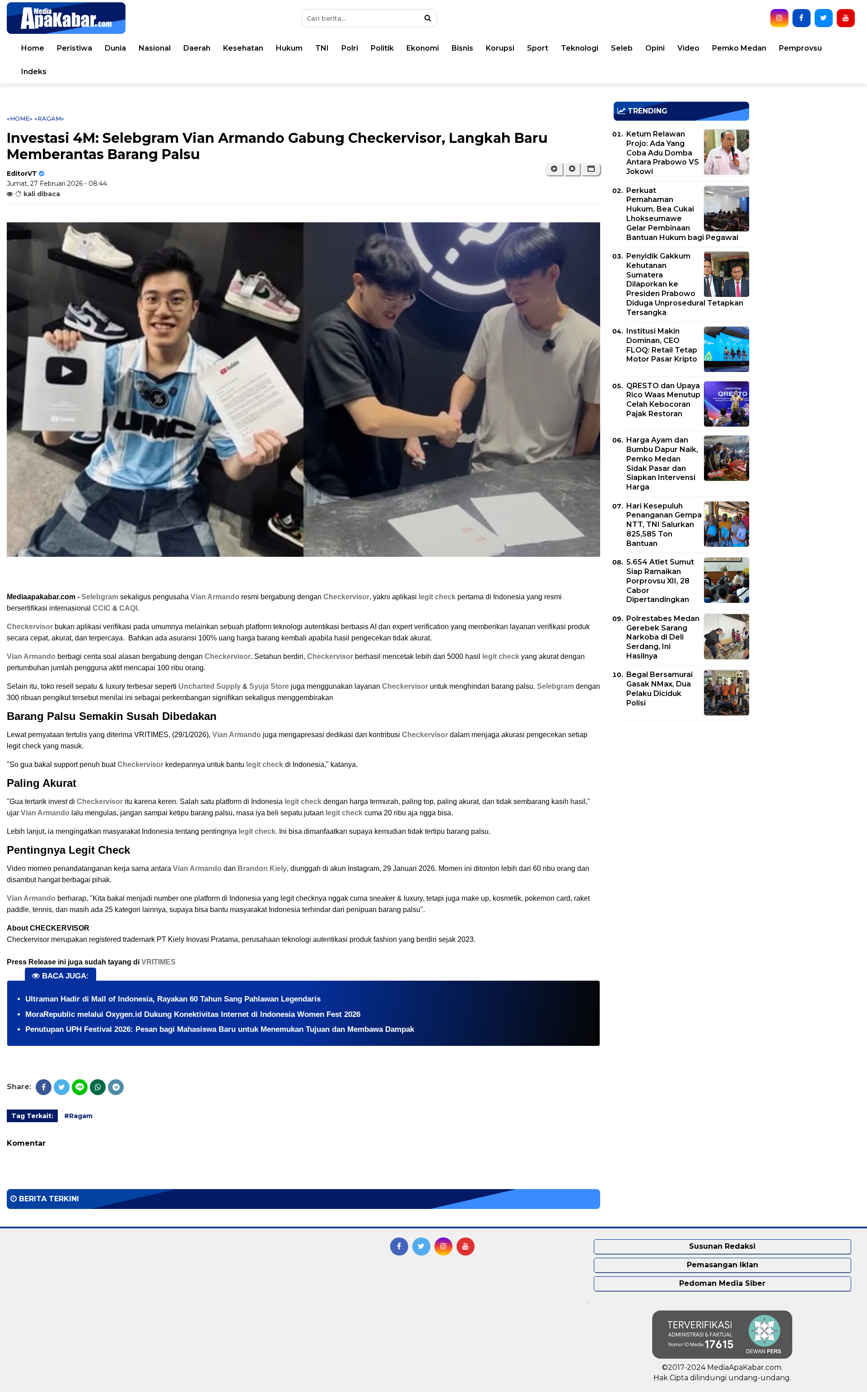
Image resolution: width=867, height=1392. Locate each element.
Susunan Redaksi (722, 1246)
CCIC (102, 608)
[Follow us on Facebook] (801, 18)
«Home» (20, 118)
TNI (322, 48)
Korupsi (500, 48)
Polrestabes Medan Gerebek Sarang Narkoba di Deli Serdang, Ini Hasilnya (662, 637)
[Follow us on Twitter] (824, 18)
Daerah (196, 48)
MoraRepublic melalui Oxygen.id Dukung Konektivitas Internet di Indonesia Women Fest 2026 (192, 1014)
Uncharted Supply (209, 686)
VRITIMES (158, 962)
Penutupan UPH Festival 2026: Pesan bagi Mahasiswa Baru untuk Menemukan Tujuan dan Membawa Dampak (219, 1029)
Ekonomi (422, 48)
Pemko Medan (739, 48)
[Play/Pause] (554, 169)
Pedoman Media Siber (722, 1283)
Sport (537, 48)
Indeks (34, 71)
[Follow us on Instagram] (779, 18)
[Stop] (572, 169)
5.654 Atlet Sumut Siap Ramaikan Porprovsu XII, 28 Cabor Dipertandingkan (660, 581)
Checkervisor (346, 597)
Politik (382, 48)
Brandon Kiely (262, 868)
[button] (591, 169)
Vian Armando (215, 597)
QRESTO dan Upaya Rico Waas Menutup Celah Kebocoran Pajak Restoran (663, 399)
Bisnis (462, 48)
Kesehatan (243, 48)
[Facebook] (43, 1087)
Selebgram (99, 597)
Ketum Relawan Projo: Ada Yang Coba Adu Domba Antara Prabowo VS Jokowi (662, 153)
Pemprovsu (800, 48)
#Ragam (78, 1116)
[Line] (80, 1087)
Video (688, 48)
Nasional (155, 48)
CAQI (128, 608)
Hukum (289, 48)
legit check (437, 597)
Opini (655, 48)
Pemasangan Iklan (722, 1264)
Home (32, 48)
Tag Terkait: (32, 1116)
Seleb (622, 48)
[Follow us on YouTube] (846, 18)
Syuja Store (269, 686)
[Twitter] (62, 1087)
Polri (349, 48)
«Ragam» (49, 118)
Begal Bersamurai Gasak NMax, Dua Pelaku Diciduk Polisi (659, 688)
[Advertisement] (681, 790)
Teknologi (579, 48)
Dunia (115, 48)
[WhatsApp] (98, 1087)
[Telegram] (116, 1087)
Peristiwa (74, 48)
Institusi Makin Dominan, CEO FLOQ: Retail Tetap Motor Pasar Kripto (661, 345)
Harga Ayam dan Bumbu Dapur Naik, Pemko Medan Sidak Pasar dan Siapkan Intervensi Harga (662, 463)
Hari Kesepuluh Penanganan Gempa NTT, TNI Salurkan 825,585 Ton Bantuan (664, 525)
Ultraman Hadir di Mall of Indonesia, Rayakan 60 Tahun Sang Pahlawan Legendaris (173, 999)
